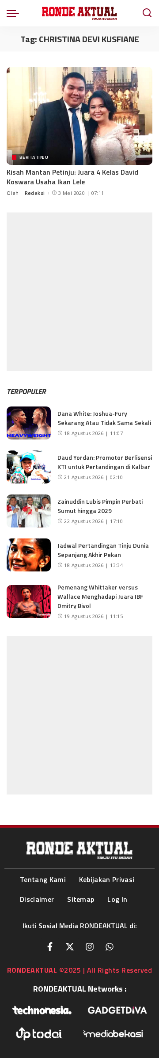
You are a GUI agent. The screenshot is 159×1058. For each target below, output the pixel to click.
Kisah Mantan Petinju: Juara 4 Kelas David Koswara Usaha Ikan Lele (72, 177)
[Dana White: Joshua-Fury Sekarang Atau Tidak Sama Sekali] (29, 422)
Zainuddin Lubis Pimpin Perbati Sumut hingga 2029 (100, 506)
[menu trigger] (15, 13)
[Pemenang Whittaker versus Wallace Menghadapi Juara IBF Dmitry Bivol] (29, 601)
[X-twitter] (70, 946)
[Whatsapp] (109, 946)
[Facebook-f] (50, 946)
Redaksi (35, 193)
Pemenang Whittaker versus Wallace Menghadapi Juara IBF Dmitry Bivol (100, 596)
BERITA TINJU (33, 157)
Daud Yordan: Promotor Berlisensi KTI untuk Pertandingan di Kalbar (104, 462)
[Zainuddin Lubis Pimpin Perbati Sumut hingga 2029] (29, 510)
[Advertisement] (79, 291)
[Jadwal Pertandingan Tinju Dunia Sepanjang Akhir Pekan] (29, 554)
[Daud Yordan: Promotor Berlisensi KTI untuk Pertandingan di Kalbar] (29, 466)
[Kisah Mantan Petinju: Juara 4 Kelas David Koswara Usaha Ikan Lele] (79, 116)
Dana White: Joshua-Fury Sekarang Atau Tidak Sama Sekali (104, 418)
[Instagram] (89, 946)
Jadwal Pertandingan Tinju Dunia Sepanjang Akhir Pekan (103, 550)
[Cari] (147, 13)
